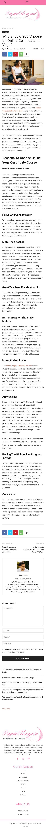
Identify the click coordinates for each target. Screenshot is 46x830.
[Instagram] (23, 759)
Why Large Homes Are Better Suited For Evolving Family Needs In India (23, 698)
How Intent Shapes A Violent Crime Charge (18, 678)
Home (4, 28)
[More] (26, 54)
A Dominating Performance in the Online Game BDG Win (33, 549)
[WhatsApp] (21, 54)
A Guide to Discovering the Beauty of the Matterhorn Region (21, 671)
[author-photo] (23, 572)
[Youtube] (28, 759)
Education (12, 28)
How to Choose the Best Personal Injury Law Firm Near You (22, 684)
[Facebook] (4, 54)
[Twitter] (10, 54)
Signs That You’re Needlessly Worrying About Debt (10, 549)
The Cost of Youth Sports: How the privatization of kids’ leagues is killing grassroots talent (22, 691)
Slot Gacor (6, 709)
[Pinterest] (15, 54)
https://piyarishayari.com (23, 579)
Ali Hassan (8, 49)
